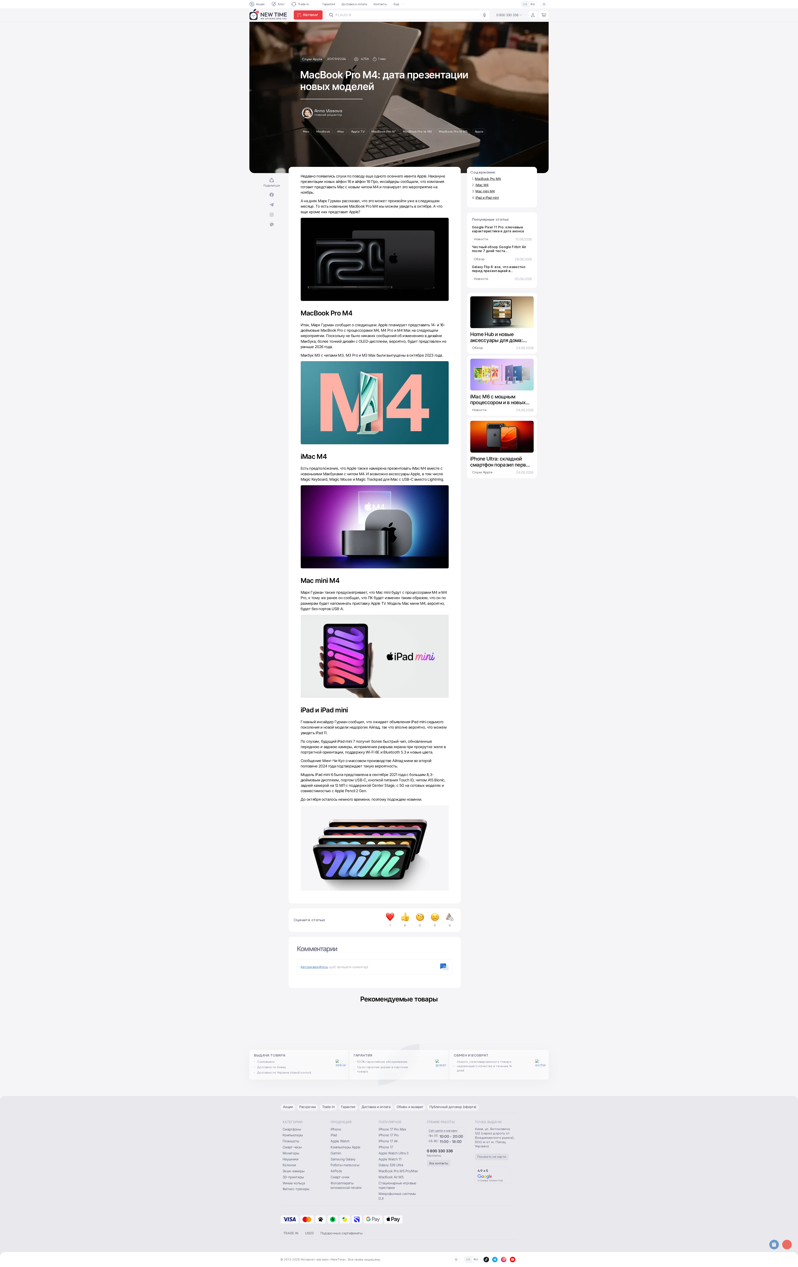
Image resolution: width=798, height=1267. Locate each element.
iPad (334, 1135)
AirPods (336, 1171)
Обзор (479, 259)
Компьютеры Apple (345, 1147)
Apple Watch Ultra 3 (393, 1153)
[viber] (271, 225)
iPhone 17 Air (388, 1141)
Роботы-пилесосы (345, 1165)
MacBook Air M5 (391, 1177)
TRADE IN (290, 1233)
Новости (481, 239)
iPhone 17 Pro (389, 1135)
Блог (281, 4)
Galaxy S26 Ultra (391, 1165)
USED (309, 1233)
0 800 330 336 (440, 1151)
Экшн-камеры (294, 1171)
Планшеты (291, 1141)
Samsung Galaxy (343, 1159)
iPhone (336, 1129)
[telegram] (271, 205)
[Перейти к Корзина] (543, 14)
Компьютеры (293, 1135)
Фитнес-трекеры (296, 1189)
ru (533, 4)
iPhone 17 (386, 1147)
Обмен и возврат (410, 1107)
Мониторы (291, 1153)
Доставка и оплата (354, 4)
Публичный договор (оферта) (453, 1107)
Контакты (380, 4)
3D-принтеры (293, 1177)
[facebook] (271, 195)
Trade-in (303, 4)
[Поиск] (331, 14)
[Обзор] (502, 253)
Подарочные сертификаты (341, 1233)
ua (525, 4)
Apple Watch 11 (390, 1159)
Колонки (289, 1165)
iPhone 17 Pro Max (392, 1129)
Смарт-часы (292, 1147)
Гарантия (329, 4)
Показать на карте (491, 1157)
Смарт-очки (340, 1177)
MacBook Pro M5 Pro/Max (398, 1171)
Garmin (336, 1153)
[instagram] (271, 215)
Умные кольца (294, 1183)
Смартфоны (292, 1129)
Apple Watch (340, 1141)
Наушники (291, 1159)
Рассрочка (307, 1107)
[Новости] (502, 233)
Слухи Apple (482, 472)
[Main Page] (268, 15)
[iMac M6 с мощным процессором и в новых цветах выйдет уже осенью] (502, 374)
